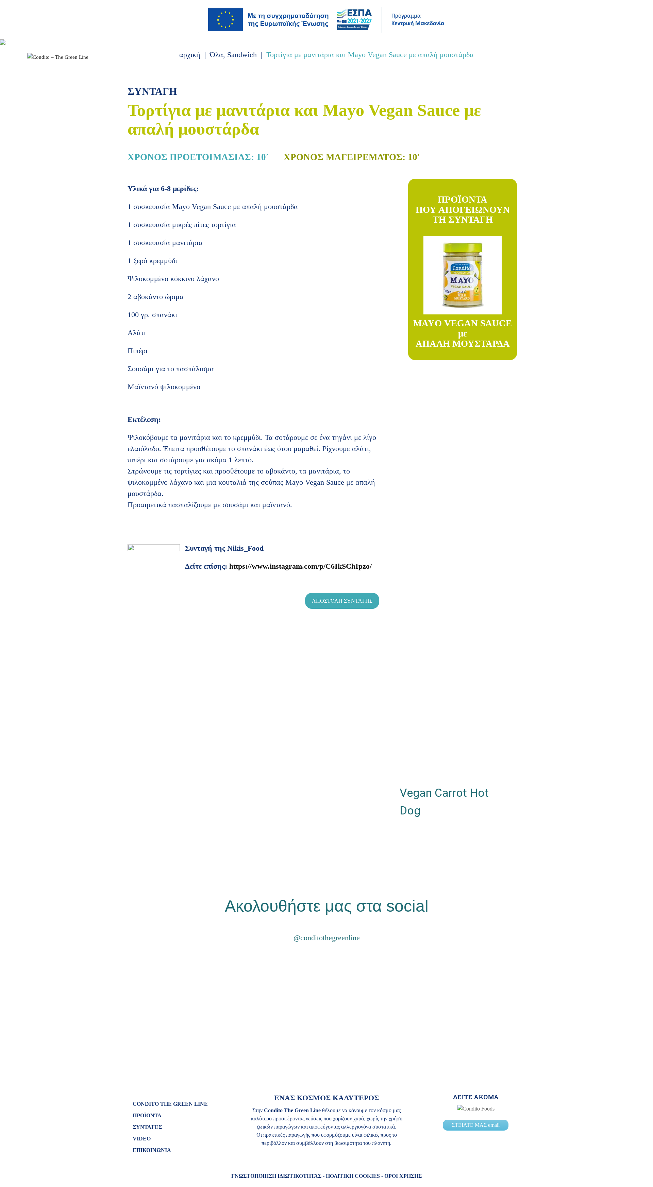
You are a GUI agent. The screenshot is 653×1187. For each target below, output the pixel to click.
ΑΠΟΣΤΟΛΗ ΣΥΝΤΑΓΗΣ (342, 601)
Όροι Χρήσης (403, 1176)
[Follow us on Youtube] (621, 83)
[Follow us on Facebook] (610, 83)
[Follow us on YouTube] (346, 958)
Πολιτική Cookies (353, 1176)
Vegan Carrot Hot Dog (444, 801)
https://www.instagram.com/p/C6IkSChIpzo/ (300, 566)
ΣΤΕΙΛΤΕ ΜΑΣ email (476, 1125)
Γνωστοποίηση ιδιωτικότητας (276, 1176)
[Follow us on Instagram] (599, 83)
